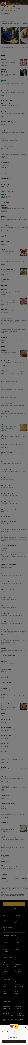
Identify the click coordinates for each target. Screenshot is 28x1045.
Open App (14, 1041)
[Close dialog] (25, 1027)
